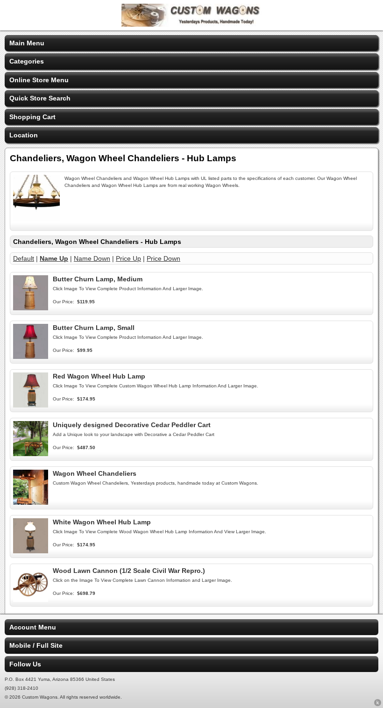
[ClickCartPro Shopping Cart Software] (378, 704)
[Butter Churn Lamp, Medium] (30, 308)
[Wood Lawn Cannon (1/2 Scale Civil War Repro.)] (30, 599)
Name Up (54, 258)
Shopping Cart (32, 117)
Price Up (128, 258)
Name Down (92, 258)
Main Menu (26, 43)
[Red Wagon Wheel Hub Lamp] (30, 405)
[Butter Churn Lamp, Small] (30, 356)
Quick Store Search (40, 98)
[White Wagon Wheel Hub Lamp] (30, 551)
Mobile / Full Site (36, 645)
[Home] (191, 24)
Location (23, 135)
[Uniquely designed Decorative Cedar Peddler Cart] (30, 454)
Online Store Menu (39, 80)
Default (23, 258)
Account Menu (32, 627)
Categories (26, 61)
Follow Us (25, 664)
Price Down (163, 258)
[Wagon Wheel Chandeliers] (30, 502)
